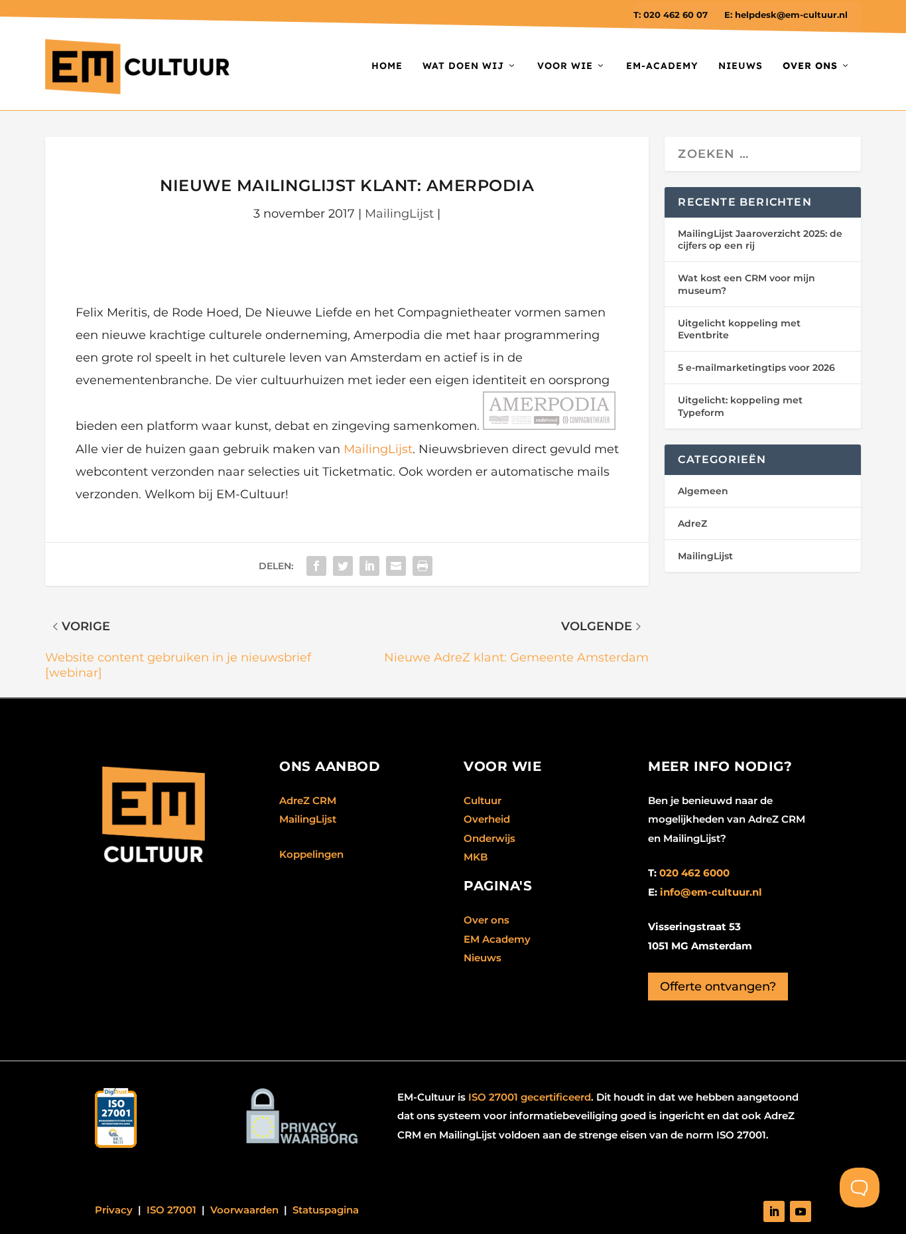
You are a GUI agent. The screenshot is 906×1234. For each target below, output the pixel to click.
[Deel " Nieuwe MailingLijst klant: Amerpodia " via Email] (396, 566)
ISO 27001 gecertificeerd (529, 1097)
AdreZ (692, 523)
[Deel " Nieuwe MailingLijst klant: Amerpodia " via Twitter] (343, 566)
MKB (475, 857)
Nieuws (740, 66)
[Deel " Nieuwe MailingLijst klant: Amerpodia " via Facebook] (316, 566)
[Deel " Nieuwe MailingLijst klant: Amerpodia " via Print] (422, 566)
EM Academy (497, 939)
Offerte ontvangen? (718, 986)
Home (387, 66)
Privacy (114, 1209)
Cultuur (482, 800)
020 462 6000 (694, 872)
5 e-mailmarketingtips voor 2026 (756, 368)
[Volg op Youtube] (800, 1211)
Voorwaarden (244, 1209)
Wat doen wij (463, 66)
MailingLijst (399, 213)
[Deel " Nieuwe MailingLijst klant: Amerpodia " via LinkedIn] (369, 566)
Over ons (486, 920)
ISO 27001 (171, 1209)
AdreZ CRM (307, 800)
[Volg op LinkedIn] (774, 1211)
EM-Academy (662, 66)
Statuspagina (325, 1209)
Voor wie (565, 66)
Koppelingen (311, 854)
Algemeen (703, 491)
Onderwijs (489, 838)
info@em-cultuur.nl (711, 892)
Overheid (487, 819)
